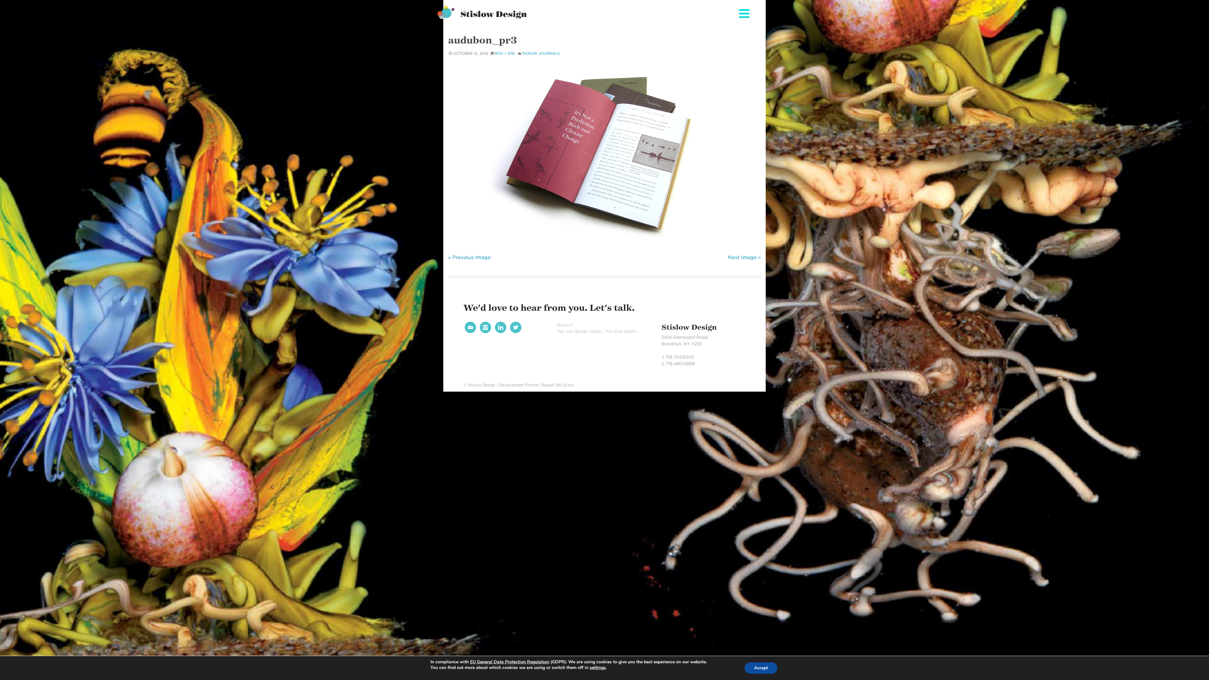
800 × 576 (505, 53)
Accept (761, 668)
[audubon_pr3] (604, 154)
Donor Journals (541, 53)
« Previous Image (469, 257)
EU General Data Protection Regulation (509, 662)
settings (598, 668)
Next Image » (744, 257)
